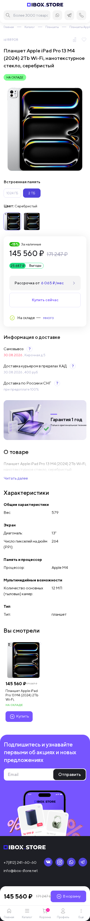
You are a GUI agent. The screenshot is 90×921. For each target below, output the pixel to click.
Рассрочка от (39, 283)
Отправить (69, 774)
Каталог (29, 27)
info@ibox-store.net (21, 870)
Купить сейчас (45, 300)
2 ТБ (31, 193)
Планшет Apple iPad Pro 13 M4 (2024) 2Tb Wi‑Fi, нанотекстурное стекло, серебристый (23, 695)
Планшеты (52, 27)
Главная (9, 27)
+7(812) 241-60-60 (20, 862)
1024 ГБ (12, 193)
